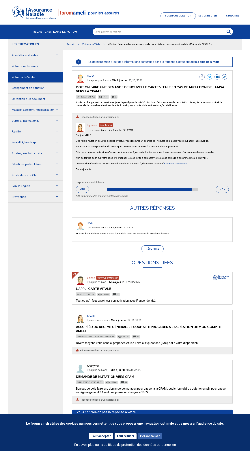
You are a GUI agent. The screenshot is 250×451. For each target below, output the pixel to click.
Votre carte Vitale (86, 97)
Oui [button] (84, 189)
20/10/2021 (121, 130)
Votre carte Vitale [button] (23, 77)
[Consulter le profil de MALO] (80, 82)
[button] (125, 19)
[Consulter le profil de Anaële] (80, 321)
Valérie (91, 278)
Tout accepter (101, 436)
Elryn (90, 223)
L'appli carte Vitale (93, 289)
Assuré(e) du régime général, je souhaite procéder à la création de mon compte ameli (148, 329)
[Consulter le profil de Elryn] (80, 229)
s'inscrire (232, 15)
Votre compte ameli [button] (25, 66)
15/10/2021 (121, 228)
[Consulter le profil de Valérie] (80, 283)
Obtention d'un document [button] (28, 99)
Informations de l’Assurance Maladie (95, 337)
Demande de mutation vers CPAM (105, 377)
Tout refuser (126, 436)
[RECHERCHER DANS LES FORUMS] (228, 31)
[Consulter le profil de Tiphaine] (80, 130)
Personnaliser (150, 436)
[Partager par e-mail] (217, 77)
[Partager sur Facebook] (202, 77)
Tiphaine (92, 125)
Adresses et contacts (175, 163)
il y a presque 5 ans (96, 130)
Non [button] (224, 190)
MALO (90, 76)
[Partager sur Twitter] (209, 77)
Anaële (91, 316)
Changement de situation (89, 382)
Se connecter (207, 15)
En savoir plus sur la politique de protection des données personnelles (125, 445)
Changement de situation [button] (28, 88)
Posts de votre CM (85, 294)
